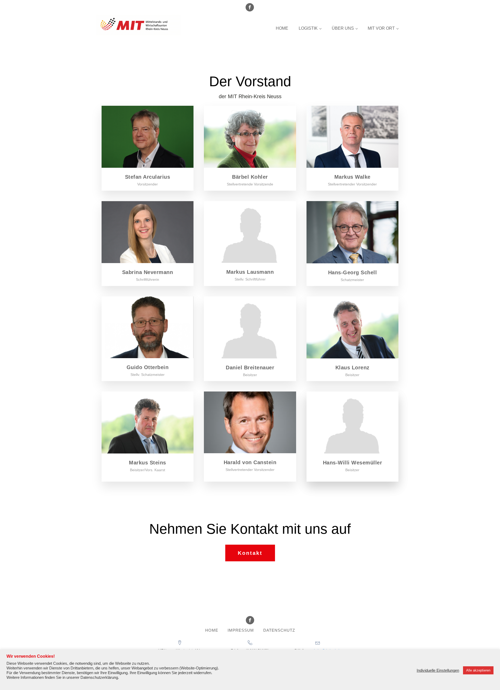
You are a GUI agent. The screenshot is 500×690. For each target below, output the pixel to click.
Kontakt (250, 553)
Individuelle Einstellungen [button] (438, 670)
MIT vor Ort (381, 28)
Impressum (241, 630)
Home (282, 28)
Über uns (343, 28)
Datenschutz (279, 630)
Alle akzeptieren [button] (478, 670)
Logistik (308, 28)
